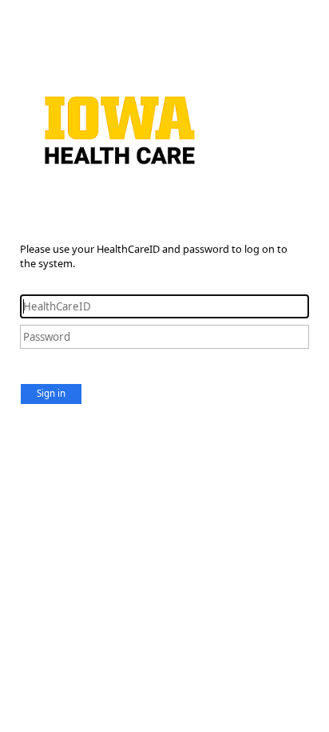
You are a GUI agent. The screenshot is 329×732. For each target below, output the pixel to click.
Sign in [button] (51, 393)
